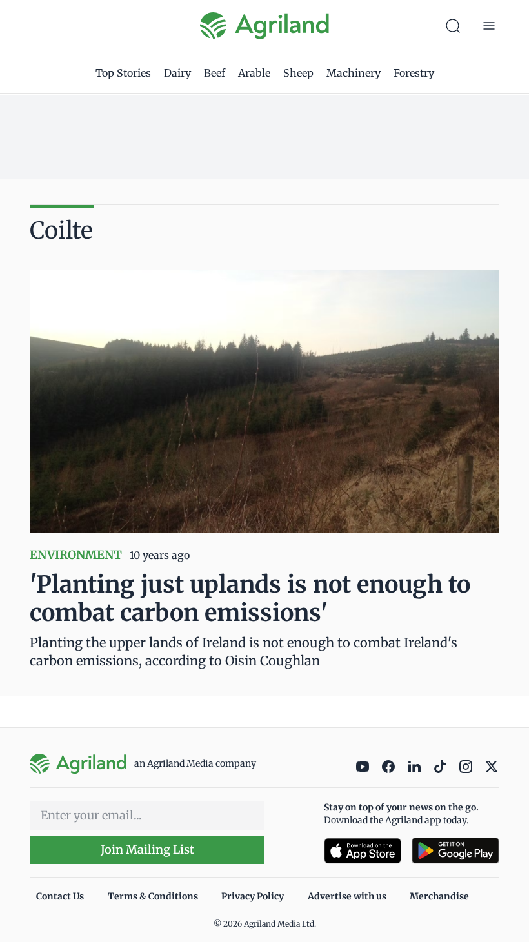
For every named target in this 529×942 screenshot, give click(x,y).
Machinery (353, 72)
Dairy (177, 72)
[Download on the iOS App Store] (362, 851)
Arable (254, 72)
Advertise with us (347, 896)
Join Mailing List (147, 849)
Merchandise (439, 896)
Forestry (414, 72)
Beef (214, 72)
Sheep (298, 72)
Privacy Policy (252, 896)
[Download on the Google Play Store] (455, 851)
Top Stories (123, 72)
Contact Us (60, 896)
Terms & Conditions (153, 896)
